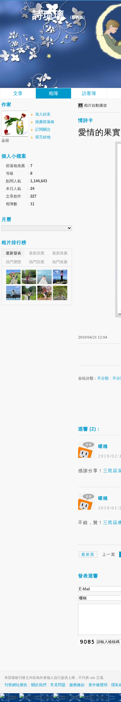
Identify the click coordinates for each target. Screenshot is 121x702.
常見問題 (57, 685)
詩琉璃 (48, 15)
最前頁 (88, 554)
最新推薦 (60, 253)
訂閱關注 (43, 129)
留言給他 (43, 137)
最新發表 (13, 253)
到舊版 (77, 17)
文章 (18, 93)
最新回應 (36, 253)
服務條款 (77, 685)
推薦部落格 (44, 122)
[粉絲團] (2, 695)
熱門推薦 (60, 262)
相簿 (53, 93)
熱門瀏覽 (13, 262)
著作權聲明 (97, 685)
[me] (13, 277)
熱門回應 (36, 262)
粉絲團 (12, 697)
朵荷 (5, 140)
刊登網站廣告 (15, 685)
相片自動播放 (95, 105)
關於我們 (38, 685)
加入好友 (43, 114)
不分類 (103, 378)
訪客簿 (89, 93)
